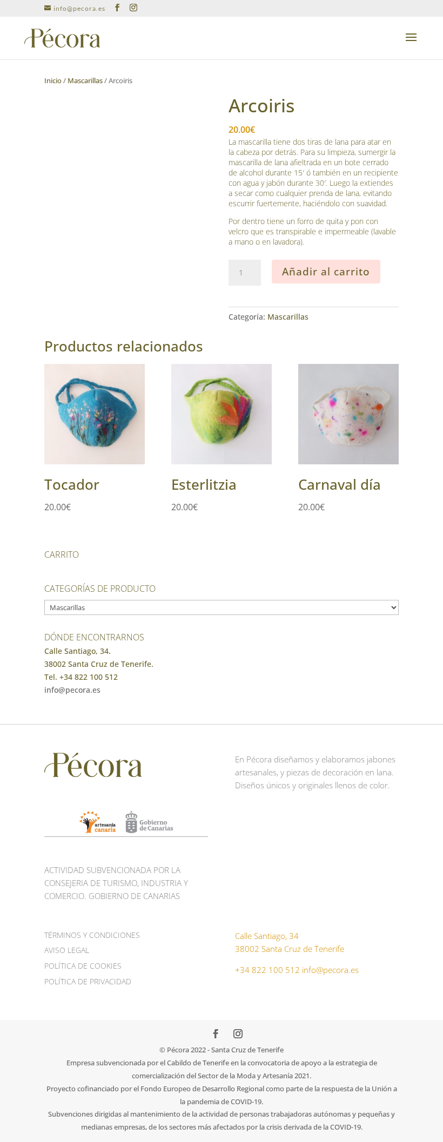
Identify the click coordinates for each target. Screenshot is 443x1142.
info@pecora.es (72, 690)
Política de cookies (83, 966)
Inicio (53, 80)
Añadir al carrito (326, 272)
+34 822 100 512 (267, 969)
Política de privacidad (87, 981)
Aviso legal (66, 950)
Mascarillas (85, 80)
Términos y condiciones (92, 935)
